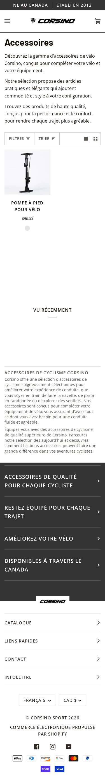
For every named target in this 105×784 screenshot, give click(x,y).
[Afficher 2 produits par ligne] (95, 139)
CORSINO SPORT (49, 718)
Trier (44, 138)
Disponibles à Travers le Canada (43, 565)
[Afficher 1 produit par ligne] (86, 139)
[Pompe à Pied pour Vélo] (27, 172)
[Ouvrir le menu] (12, 21)
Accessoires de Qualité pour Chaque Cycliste (40, 481)
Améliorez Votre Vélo (38, 538)
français (35, 700)
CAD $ (70, 700)
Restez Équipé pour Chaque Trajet (47, 512)
